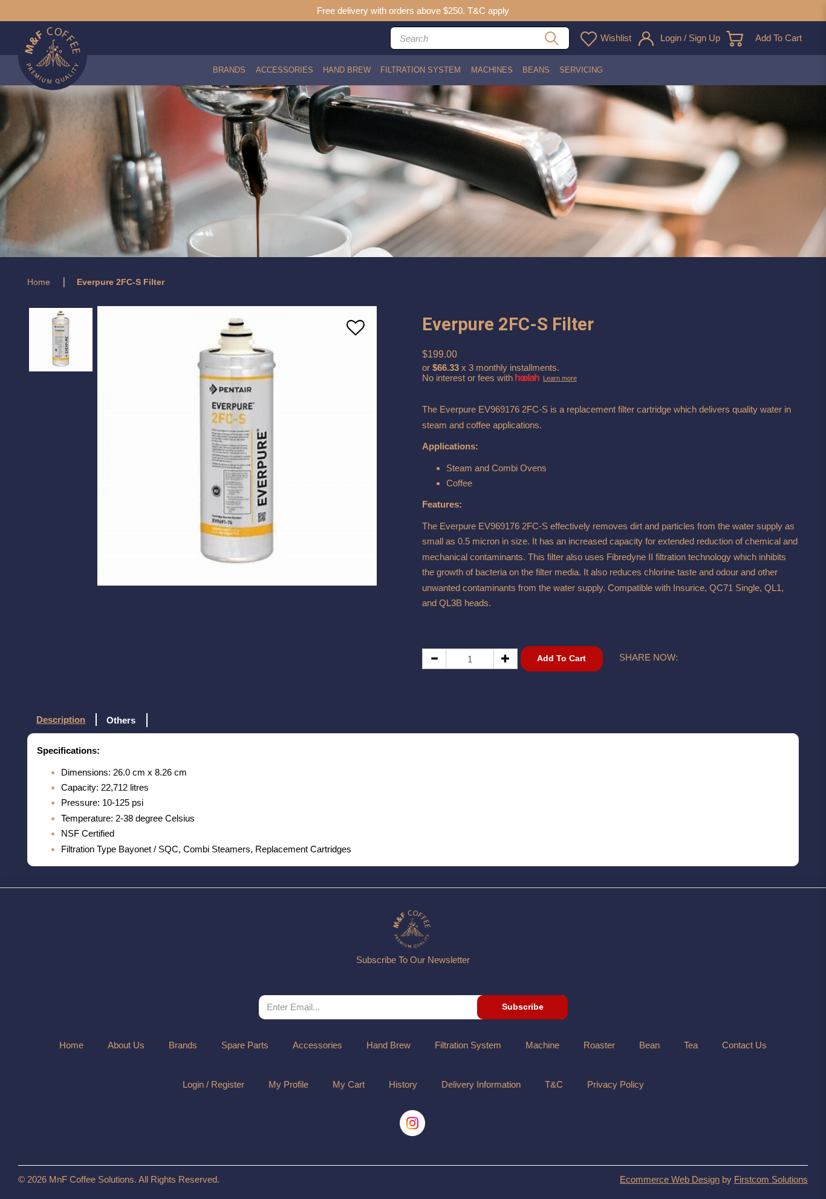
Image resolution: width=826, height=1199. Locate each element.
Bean (649, 1045)
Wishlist (615, 38)
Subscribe (523, 1006)
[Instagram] (413, 1123)
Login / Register (213, 1084)
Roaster (599, 1045)
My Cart (349, 1084)
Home (38, 282)
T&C (554, 1084)
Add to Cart (561, 658)
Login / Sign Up (690, 38)
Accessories (317, 1045)
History (403, 1084)
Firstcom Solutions (771, 1179)
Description (60, 719)
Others (120, 720)
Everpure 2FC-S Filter (120, 282)
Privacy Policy (615, 1084)
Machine (542, 1045)
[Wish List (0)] (588, 38)
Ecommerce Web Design (670, 1179)
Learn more (560, 378)
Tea (691, 1045)
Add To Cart (778, 38)
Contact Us (744, 1045)
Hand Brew (388, 1045)
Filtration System (468, 1045)
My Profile (288, 1084)
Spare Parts (244, 1045)
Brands (183, 1045)
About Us (126, 1045)
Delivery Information (481, 1084)
